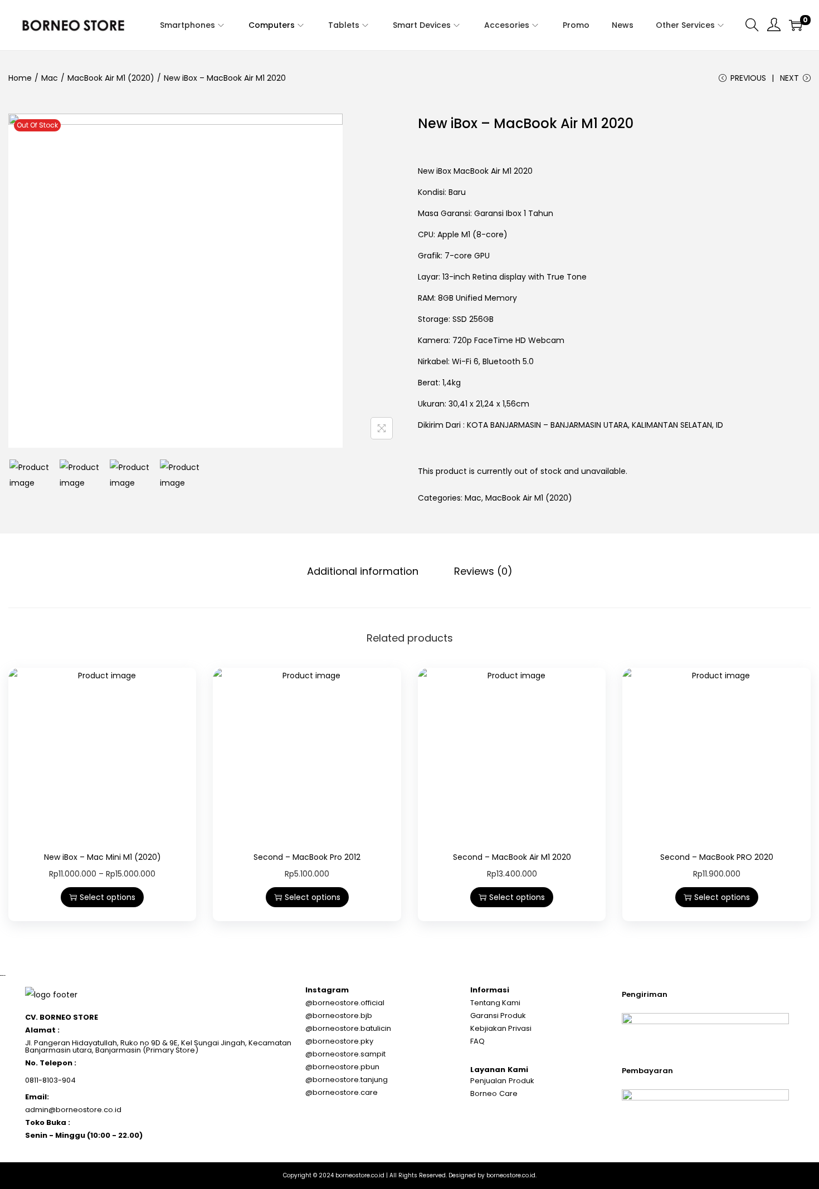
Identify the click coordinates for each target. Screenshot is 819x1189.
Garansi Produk (498, 1015)
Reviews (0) (483, 571)
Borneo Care (494, 1093)
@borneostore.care (341, 1092)
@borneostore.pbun (342, 1066)
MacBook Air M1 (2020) (110, 78)
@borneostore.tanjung (346, 1079)
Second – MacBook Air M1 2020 (512, 857)
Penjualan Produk (502, 1080)
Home (20, 78)
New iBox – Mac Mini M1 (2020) (102, 857)
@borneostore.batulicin (348, 1028)
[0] (795, 25)
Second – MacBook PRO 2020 (716, 857)
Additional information (362, 571)
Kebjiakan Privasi (501, 1028)
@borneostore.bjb (338, 1015)
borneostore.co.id (359, 1175)
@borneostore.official (344, 1002)
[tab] (362, 571)
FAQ (477, 1041)
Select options (107, 897)
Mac (49, 78)
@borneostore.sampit (345, 1054)
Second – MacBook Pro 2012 (307, 857)
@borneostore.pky (339, 1041)
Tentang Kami (495, 1002)
